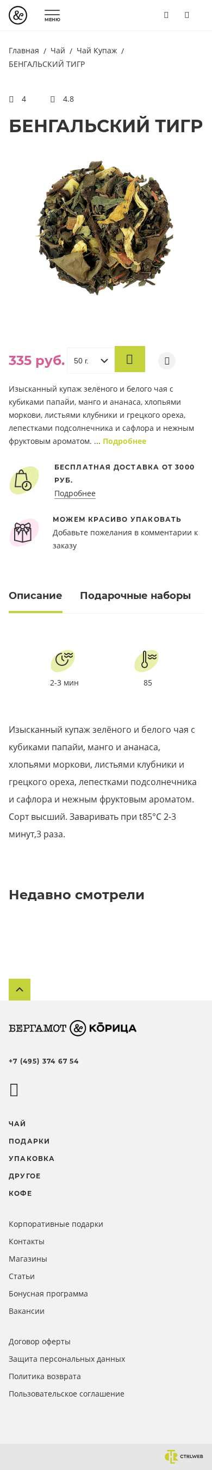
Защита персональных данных (67, 1359)
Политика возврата (45, 1376)
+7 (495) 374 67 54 (44, 1061)
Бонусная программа (48, 1293)
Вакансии (27, 1311)
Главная (25, 50)
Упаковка (32, 1158)
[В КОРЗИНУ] (130, 359)
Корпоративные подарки (56, 1224)
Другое (25, 1176)
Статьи (22, 1276)
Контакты (27, 1241)
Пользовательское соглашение (66, 1393)
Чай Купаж (98, 50)
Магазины (28, 1258)
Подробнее (124, 441)
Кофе (20, 1193)
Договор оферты (40, 1341)
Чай (59, 50)
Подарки (29, 1141)
